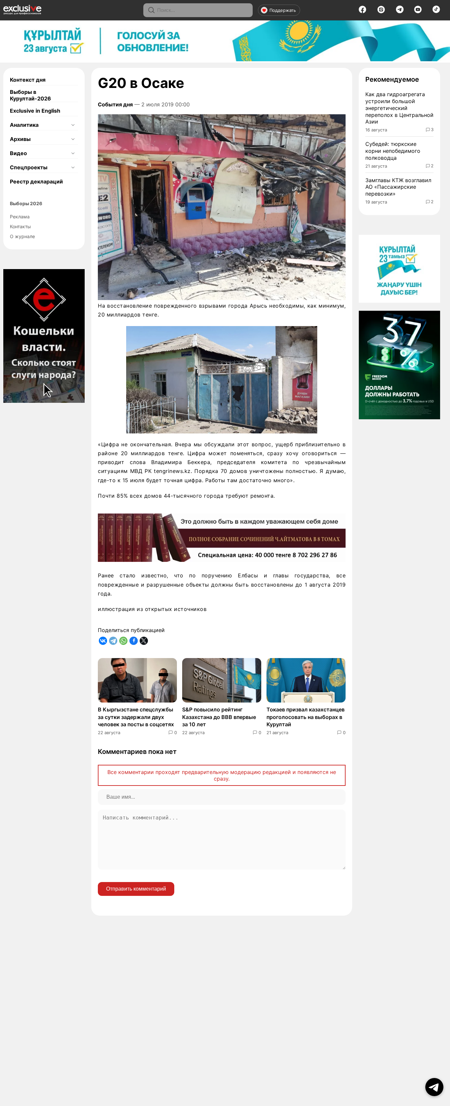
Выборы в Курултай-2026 (30, 95)
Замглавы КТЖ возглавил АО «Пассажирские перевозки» (398, 187)
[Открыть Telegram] (434, 1087)
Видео (18, 153)
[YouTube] (418, 11)
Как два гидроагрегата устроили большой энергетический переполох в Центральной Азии (399, 108)
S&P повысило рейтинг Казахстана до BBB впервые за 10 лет (219, 717)
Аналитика (24, 125)
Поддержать (282, 10)
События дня (115, 104)
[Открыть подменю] (73, 125)
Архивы (20, 139)
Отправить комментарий (136, 889)
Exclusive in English (35, 110)
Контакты (20, 226)
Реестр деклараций (36, 181)
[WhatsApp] (123, 641)
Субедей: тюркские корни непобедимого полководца (392, 151)
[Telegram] (400, 11)
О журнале (22, 236)
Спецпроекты (28, 167)
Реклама (20, 216)
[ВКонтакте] (103, 641)
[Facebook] (362, 11)
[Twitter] (144, 641)
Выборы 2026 (26, 203)
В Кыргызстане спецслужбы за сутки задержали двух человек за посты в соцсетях (136, 717)
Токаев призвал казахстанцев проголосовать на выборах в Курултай (306, 717)
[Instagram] (381, 11)
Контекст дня (27, 79)
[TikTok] (436, 11)
